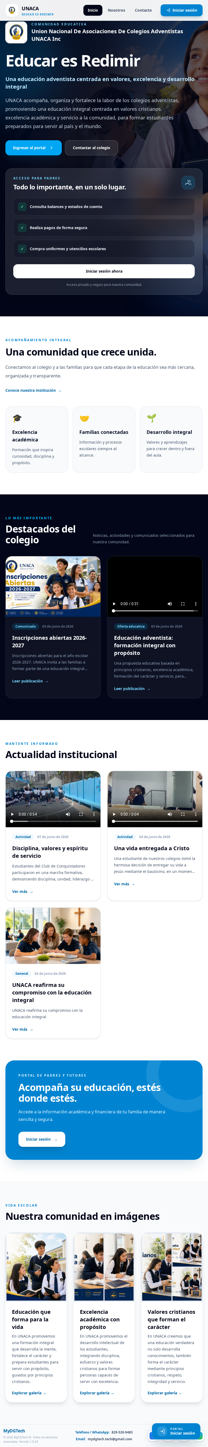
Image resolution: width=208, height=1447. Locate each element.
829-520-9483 (122, 1432)
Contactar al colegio (91, 147)
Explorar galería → (29, 1392)
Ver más (22, 891)
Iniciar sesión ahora (104, 271)
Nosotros (116, 10)
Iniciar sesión (185, 10)
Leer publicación (30, 681)
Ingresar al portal (29, 147)
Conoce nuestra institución (33, 390)
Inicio (93, 10)
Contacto (143, 10)
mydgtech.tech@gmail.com (109, 1439)
